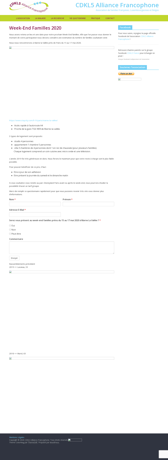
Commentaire (16, 239)
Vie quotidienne (78, 18)
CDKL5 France (133, 53)
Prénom (67, 199)
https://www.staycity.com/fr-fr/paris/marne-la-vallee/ (33, 120)
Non (13, 229)
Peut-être (16, 233)
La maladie (40, 18)
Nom (12, 199)
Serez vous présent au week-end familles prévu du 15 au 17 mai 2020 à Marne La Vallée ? (55, 220)
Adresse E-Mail (17, 209)
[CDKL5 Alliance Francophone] (12, 18)
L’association (23, 18)
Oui (13, 225)
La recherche (57, 18)
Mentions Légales (16, 437)
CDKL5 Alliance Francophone (117, 5)
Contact (110, 18)
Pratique (95, 18)
